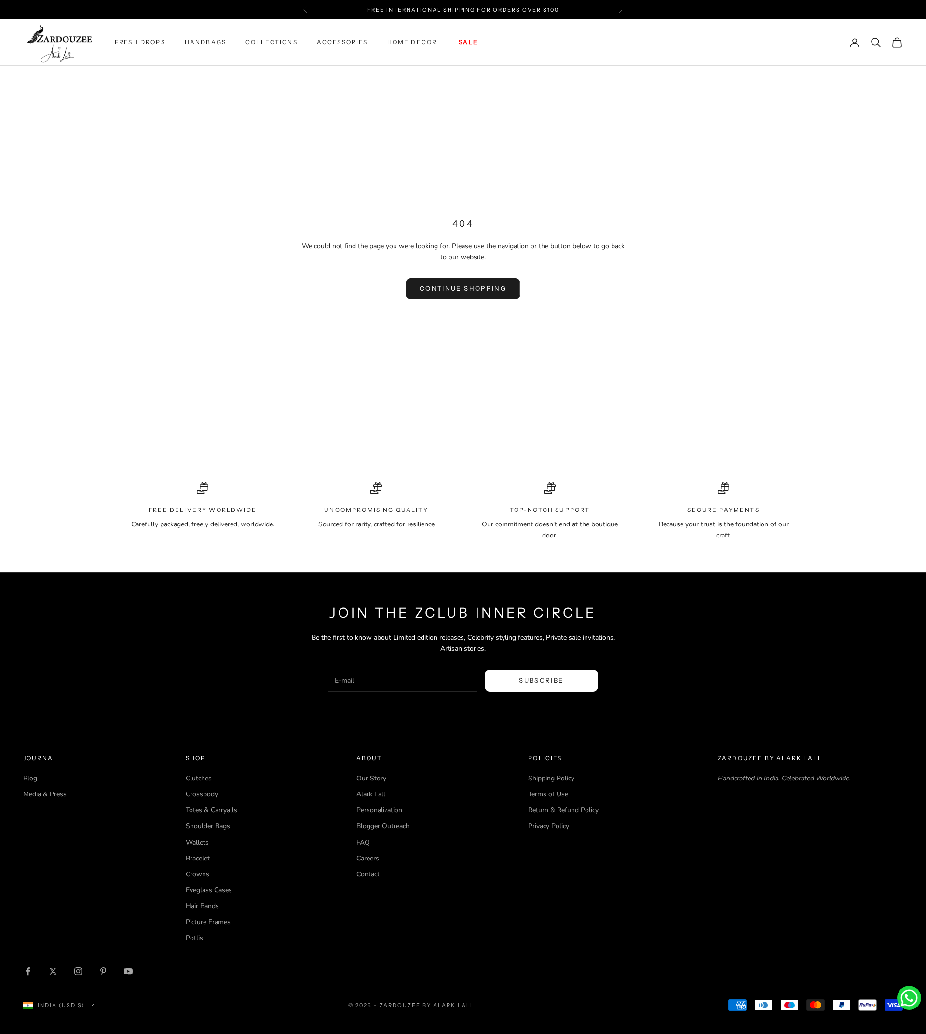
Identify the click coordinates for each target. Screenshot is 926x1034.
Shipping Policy (551, 778)
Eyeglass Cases (209, 890)
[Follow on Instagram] (78, 971)
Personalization (379, 810)
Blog (30, 778)
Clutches (199, 778)
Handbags (205, 42)
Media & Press (45, 794)
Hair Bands (202, 906)
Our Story (371, 778)
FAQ (363, 842)
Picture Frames (208, 922)
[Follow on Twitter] (53, 971)
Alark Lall (370, 794)
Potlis (194, 937)
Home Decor (412, 42)
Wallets (197, 842)
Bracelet (198, 858)
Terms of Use (548, 794)
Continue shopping (463, 288)
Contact (368, 874)
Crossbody (202, 794)
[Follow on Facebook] (28, 971)
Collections (271, 42)
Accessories (342, 42)
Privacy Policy (548, 826)
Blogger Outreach (382, 826)
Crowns (197, 874)
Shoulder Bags (208, 826)
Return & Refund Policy (563, 810)
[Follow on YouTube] (128, 971)
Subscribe (541, 680)
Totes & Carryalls (211, 810)
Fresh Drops (140, 42)
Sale (468, 42)
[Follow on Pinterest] (103, 971)
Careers (367, 858)
